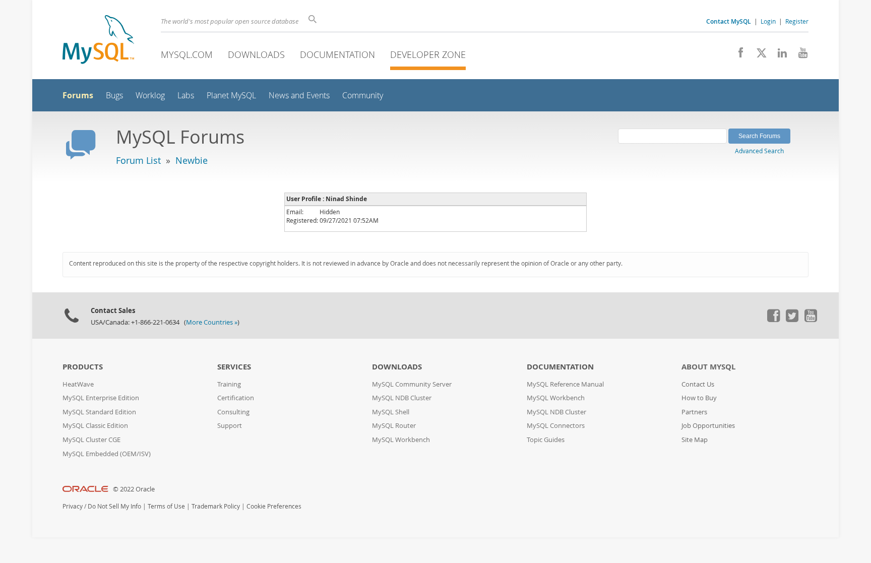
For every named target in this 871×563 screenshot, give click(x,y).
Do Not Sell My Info (114, 506)
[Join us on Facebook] (737, 55)
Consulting (233, 412)
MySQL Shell (390, 412)
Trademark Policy (216, 506)
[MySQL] (98, 41)
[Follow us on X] (758, 55)
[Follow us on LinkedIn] (778, 55)
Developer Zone (428, 54)
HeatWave (78, 384)
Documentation (337, 54)
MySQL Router (394, 425)
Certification (235, 398)
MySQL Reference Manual (565, 384)
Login (768, 21)
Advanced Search (759, 151)
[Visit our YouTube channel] (799, 55)
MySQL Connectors (556, 425)
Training (229, 384)
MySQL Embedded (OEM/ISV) (107, 454)
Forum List (138, 160)
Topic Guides (546, 439)
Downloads (256, 54)
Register (796, 21)
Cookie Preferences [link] (273, 506)
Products (83, 366)
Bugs (114, 95)
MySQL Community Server (412, 384)
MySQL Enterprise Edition (101, 398)
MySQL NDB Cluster (401, 398)
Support (229, 425)
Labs (185, 95)
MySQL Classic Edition (95, 425)
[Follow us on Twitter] (792, 320)
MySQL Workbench (401, 439)
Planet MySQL (231, 95)
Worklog (150, 95)
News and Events (299, 95)
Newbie (191, 160)
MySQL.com (187, 54)
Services (234, 366)
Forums (78, 95)
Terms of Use (166, 506)
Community (362, 95)
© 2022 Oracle (134, 489)
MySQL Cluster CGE (91, 439)
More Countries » (211, 322)
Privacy (73, 506)
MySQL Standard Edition (99, 412)
